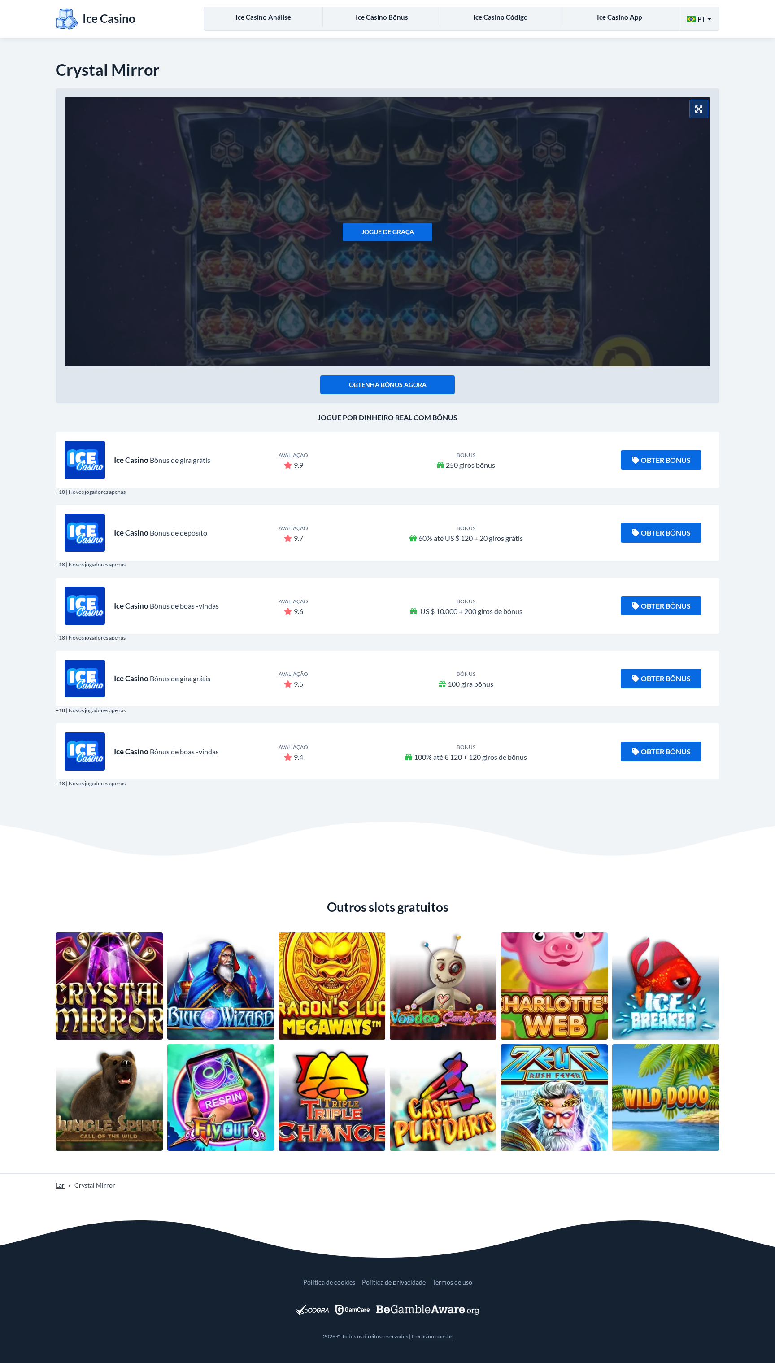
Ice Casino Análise (263, 17)
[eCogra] (312, 1310)
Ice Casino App (619, 17)
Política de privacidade (394, 1282)
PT (701, 19)
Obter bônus (666, 460)
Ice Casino (131, 460)
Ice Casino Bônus (382, 17)
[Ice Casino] (85, 460)
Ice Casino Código (500, 17)
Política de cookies (329, 1282)
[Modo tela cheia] (698, 109)
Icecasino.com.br (432, 1336)
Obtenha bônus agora (388, 384)
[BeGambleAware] (427, 1310)
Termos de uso (452, 1282)
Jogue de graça (387, 231)
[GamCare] (352, 1310)
